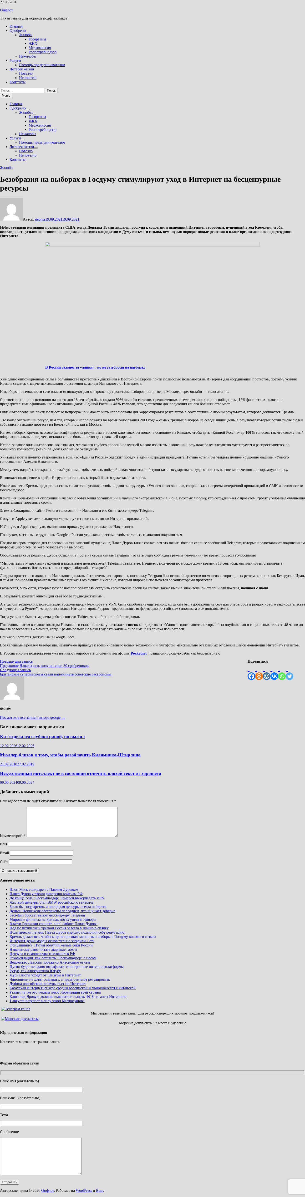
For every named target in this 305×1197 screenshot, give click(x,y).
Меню (6, 95)
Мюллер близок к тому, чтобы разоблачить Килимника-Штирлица (70, 754)
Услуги (15, 61)
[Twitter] (289, 672)
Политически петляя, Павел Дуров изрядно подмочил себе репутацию (67, 932)
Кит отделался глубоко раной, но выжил (42, 736)
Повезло (26, 73)
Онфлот (6, 10)
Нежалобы (27, 56)
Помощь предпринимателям (42, 65)
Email (4, 853)
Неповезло (27, 78)
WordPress (84, 1190)
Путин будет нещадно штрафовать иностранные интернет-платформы (67, 967)
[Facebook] (251, 672)
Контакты (17, 82)
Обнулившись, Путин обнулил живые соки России (51, 945)
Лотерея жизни (22, 69)
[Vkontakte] (274, 672)
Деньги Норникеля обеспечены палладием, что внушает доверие (62, 911)
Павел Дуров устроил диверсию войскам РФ (46, 894)
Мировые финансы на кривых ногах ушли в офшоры (53, 919)
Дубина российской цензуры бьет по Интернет (48, 984)
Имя (3, 844)
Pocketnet (139, 653)
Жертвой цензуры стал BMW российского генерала (51, 902)
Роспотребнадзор (42, 52)
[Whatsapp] (282, 672)
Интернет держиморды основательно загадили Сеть (52, 941)
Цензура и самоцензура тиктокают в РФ (42, 954)
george (40, 219)
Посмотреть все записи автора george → (32, 717)
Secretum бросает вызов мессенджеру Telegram (47, 915)
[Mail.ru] (266, 672)
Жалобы (25, 35)
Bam (99, 1190)
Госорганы (37, 39)
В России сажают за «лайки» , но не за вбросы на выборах (95, 367)
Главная (16, 26)
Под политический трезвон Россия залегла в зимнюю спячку (59, 928)
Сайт (4, 862)
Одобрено (18, 31)
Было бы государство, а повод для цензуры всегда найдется (58, 907)
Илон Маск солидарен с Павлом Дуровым (44, 889)
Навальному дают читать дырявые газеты (43, 949)
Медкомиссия (40, 48)
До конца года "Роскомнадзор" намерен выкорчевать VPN (57, 898)
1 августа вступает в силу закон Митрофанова (47, 1001)
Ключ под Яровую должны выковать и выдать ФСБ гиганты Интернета (68, 997)
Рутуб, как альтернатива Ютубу (35, 971)
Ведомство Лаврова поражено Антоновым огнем (50, 962)
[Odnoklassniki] (259, 672)
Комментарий (12, 836)
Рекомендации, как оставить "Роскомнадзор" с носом (53, 958)
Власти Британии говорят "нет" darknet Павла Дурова (53, 924)
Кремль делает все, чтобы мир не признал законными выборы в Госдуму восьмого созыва (83, 937)
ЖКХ (33, 43)
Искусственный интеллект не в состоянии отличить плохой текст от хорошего (80, 773)
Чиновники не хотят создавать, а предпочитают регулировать (60, 979)
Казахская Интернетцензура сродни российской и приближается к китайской (73, 988)
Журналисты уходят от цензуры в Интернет (45, 975)
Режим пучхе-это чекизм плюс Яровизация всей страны (55, 992)
